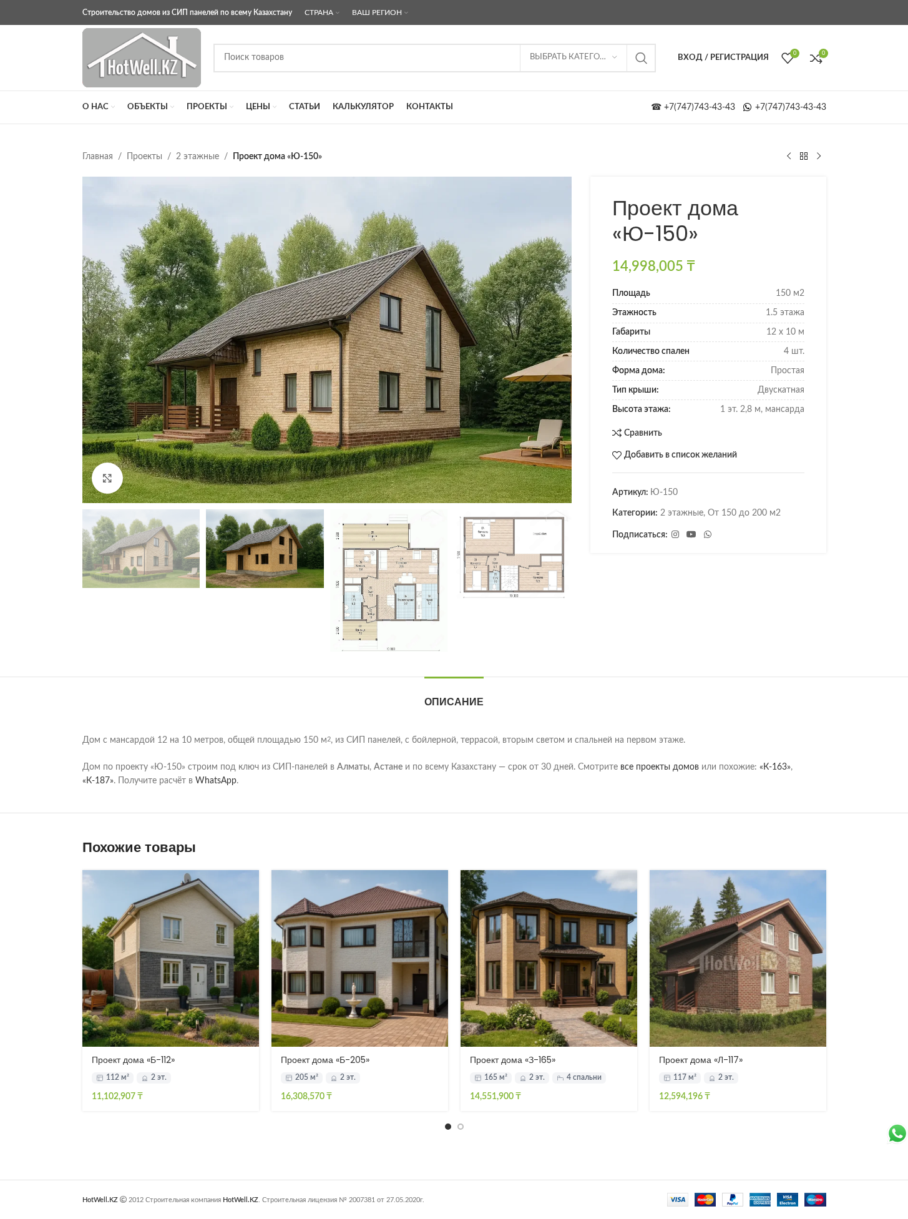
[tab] (454, 696)
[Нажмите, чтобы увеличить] (107, 478)
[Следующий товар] (818, 156)
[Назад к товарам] (803, 156)
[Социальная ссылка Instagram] (675, 535)
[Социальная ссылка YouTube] (691, 535)
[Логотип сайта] (141, 57)
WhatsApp (216, 780)
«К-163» (775, 767)
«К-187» (98, 780)
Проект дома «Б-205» (325, 1060)
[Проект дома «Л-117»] (738, 958)
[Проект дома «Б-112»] (170, 958)
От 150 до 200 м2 (744, 513)
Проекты (144, 156)
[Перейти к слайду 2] (460, 1127)
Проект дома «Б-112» (133, 1060)
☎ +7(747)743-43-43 (697, 107)
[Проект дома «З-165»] (549, 958)
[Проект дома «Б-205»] (359, 958)
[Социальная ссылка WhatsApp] (707, 535)
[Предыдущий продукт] (788, 156)
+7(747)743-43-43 (789, 107)
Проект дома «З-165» (512, 1060)
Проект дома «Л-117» (701, 1060)
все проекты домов (659, 767)
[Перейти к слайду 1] (448, 1127)
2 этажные (197, 156)
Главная (97, 156)
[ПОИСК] (641, 58)
